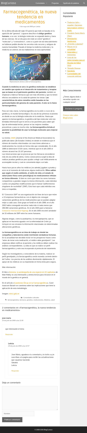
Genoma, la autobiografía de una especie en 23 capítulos (31, 272)
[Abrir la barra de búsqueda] (84, 3)
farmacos (23, 300)
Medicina (47, 300)
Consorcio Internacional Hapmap (15, 211)
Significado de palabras (71, 3)
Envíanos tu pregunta (73, 109)
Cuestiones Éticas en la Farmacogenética (30, 283)
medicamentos (38, 300)
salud (53, 300)
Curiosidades (40, 3)
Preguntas (55, 3)
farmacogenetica (13, 300)
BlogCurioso (8, 3)
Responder (9, 334)
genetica (30, 300)
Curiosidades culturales (31, 297)
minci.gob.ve (14, 294)
